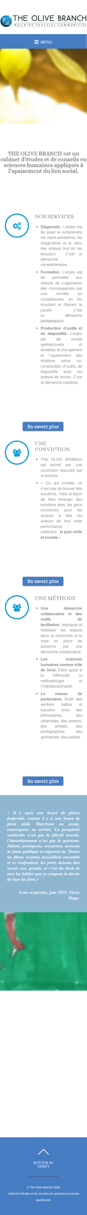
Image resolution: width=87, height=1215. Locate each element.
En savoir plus (43, 426)
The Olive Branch (41, 1187)
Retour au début (43, 1164)
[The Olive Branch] (43, 23)
